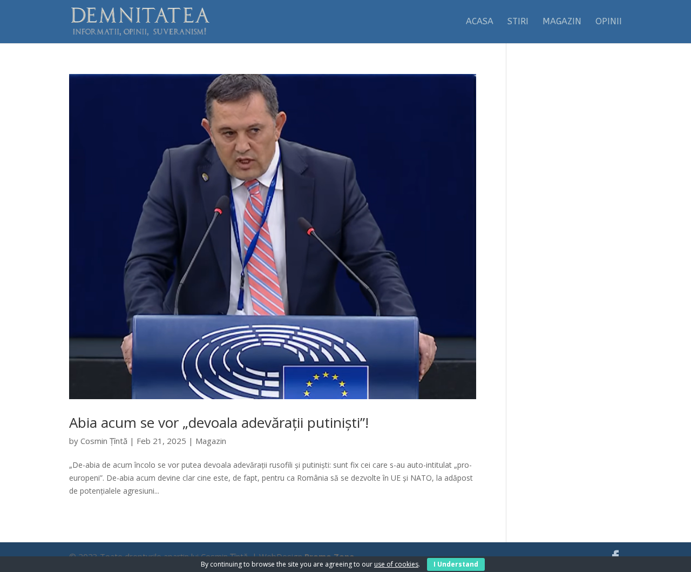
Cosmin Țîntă (103, 440)
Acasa (479, 22)
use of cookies (396, 564)
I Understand (455, 564)
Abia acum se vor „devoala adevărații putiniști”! (219, 422)
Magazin (562, 22)
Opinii (608, 22)
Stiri (518, 22)
